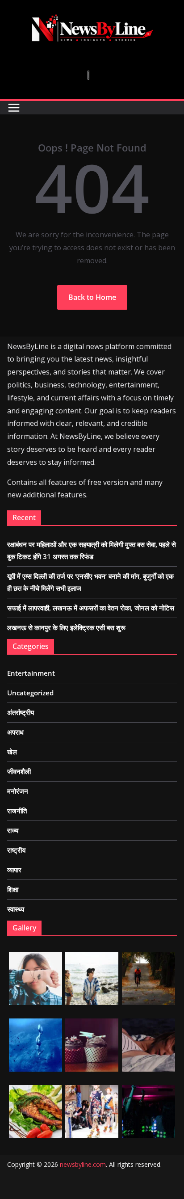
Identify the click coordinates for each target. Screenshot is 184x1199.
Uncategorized (30, 692)
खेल (12, 751)
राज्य (12, 830)
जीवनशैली (19, 771)
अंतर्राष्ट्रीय (20, 712)
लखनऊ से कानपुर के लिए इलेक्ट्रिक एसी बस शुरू (66, 627)
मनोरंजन (17, 791)
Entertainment (31, 673)
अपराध (15, 732)
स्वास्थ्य (15, 909)
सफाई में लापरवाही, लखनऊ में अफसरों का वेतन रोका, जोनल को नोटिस (90, 607)
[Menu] (14, 107)
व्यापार (14, 869)
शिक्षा (12, 889)
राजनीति (17, 810)
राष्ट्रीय (16, 850)
